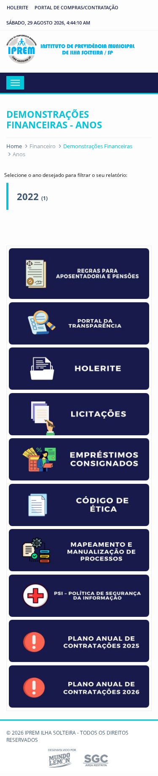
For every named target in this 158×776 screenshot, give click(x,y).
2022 (32, 196)
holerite (17, 7)
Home (14, 146)
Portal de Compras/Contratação (76, 7)
